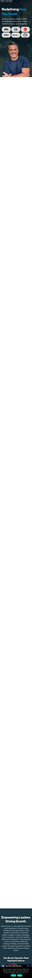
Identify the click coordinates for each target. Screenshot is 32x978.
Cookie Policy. (24, 972)
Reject (19, 975)
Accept (13, 975)
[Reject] (30, 972)
